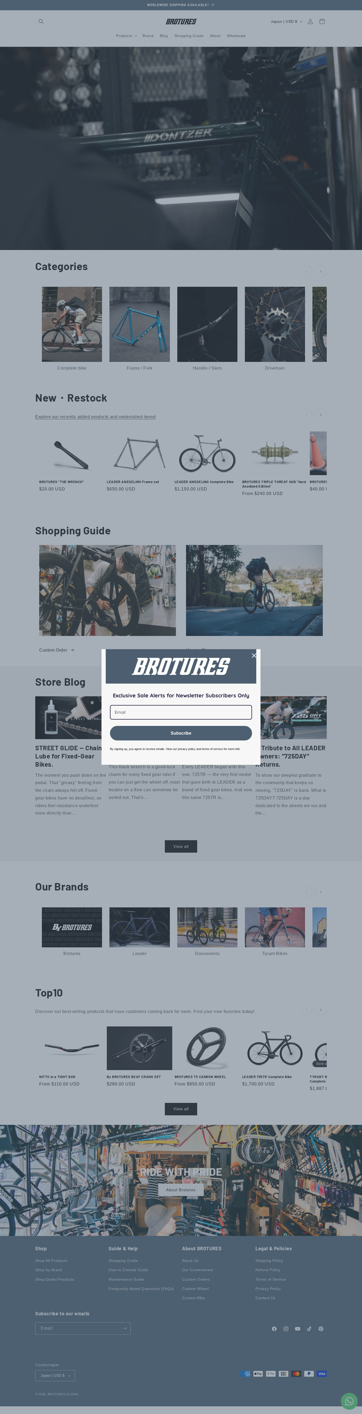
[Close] (254, 655)
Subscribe (181, 733)
